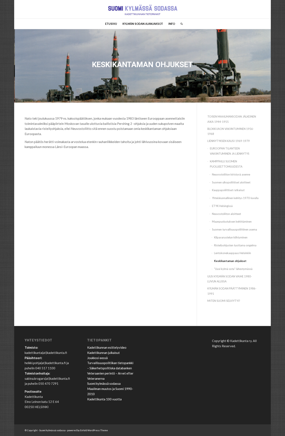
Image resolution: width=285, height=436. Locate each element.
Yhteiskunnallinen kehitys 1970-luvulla (235, 198)
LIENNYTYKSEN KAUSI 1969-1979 (228, 141)
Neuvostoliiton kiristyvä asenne (231, 174)
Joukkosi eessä (97, 358)
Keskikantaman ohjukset (230, 261)
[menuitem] (111, 24)
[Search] (180, 24)
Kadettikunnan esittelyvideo (106, 347)
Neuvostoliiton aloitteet (226, 213)
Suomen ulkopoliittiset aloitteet (231, 182)
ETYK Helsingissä (222, 206)
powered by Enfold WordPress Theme (87, 430)
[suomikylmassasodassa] (142, 9)
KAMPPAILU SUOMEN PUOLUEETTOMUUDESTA (226, 164)
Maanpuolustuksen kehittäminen (232, 221)
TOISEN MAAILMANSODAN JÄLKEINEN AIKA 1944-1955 (231, 119)
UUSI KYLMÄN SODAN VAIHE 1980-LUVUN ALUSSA (229, 279)
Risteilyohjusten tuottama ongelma (235, 245)
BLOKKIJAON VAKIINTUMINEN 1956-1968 (230, 131)
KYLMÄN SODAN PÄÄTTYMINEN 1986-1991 (231, 291)
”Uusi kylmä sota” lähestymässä (233, 269)
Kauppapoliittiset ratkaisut (228, 190)
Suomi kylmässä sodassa (104, 383)
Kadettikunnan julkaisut (103, 353)
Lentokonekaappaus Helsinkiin (232, 253)
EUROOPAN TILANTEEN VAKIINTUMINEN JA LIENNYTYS (229, 151)
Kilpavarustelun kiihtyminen (230, 237)
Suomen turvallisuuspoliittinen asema (234, 229)
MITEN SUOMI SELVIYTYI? (223, 300)
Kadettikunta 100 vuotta (104, 399)
